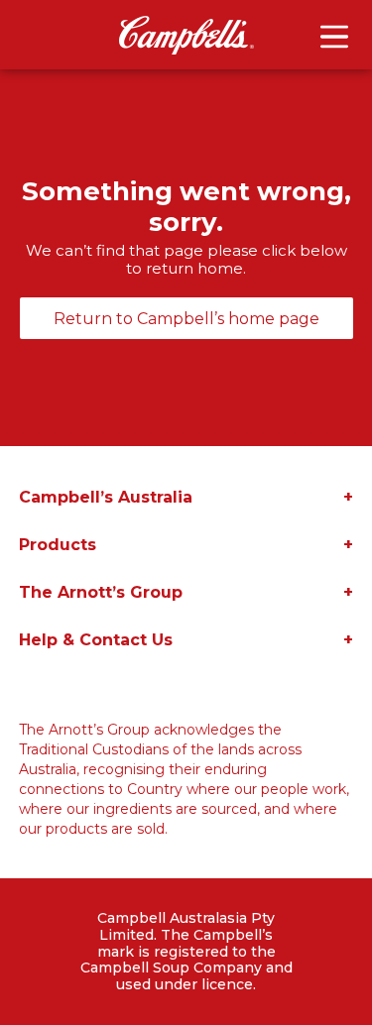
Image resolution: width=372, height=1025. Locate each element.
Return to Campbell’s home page (186, 318)
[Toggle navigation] (334, 36)
